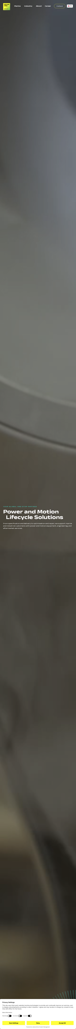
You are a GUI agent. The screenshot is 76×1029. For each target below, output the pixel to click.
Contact (60, 6)
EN (71, 6)
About (39, 6)
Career (48, 6)
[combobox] (70, 6)
